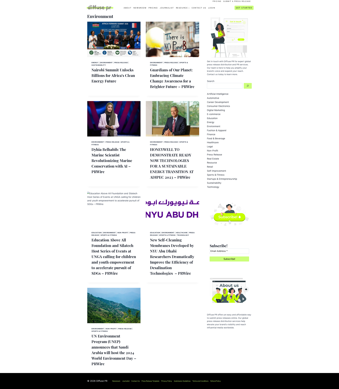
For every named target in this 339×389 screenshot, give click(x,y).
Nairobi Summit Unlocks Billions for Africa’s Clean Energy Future (113, 75)
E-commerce (213, 114)
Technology (183, 235)
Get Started (244, 8)
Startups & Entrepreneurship (222, 179)
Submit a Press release (237, 1)
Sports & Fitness (109, 235)
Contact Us (199, 8)
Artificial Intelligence (217, 94)
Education (97, 233)
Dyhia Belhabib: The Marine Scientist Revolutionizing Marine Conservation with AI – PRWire (112, 160)
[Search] (248, 86)
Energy (95, 63)
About (127, 8)
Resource (212, 162)
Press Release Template (150, 381)
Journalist (167, 8)
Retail (210, 166)
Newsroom (140, 8)
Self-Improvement (216, 171)
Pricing (217, 1)
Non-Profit (122, 233)
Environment (106, 63)
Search (210, 81)
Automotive (213, 98)
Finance (211, 134)
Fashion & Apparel (216, 130)
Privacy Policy (166, 381)
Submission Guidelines (182, 381)
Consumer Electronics (218, 106)
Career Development (218, 102)
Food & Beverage (216, 138)
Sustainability (99, 65)
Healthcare (182, 233)
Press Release (121, 63)
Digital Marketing (216, 110)
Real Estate (213, 158)
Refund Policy (215, 381)
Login (211, 8)
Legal (210, 146)
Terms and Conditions (200, 381)
